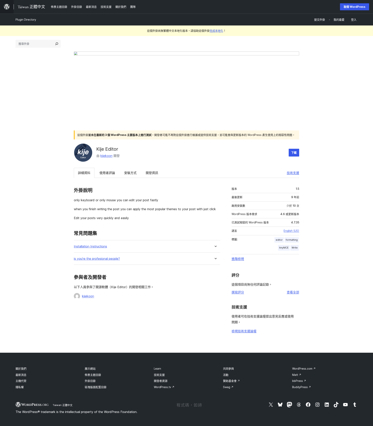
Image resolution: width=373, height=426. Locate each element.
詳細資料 (84, 173)
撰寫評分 (238, 292)
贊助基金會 (231, 380)
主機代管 (21, 380)
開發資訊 (152, 173)
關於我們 (21, 368)
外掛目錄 (90, 380)
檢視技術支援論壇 (244, 331)
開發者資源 (160, 380)
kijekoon (106, 156)
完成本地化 (216, 30)
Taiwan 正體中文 (62, 405)
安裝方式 (130, 173)
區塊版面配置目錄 (95, 387)
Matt (296, 374)
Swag (228, 387)
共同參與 (228, 368)
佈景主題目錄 (93, 374)
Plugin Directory (26, 19)
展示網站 (90, 368)
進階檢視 (238, 259)
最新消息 (21, 374)
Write (295, 247)
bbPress (299, 380)
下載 (294, 152)
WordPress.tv (164, 387)
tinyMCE (283, 247)
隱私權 (20, 387)
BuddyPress (301, 387)
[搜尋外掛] (57, 44)
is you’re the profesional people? (97, 259)
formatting (292, 239)
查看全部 (293, 292)
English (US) (291, 230)
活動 (225, 374)
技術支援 (293, 173)
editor (279, 239)
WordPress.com (304, 368)
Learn (157, 368)
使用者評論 (107, 173)
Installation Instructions (90, 246)
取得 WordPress (354, 6)
